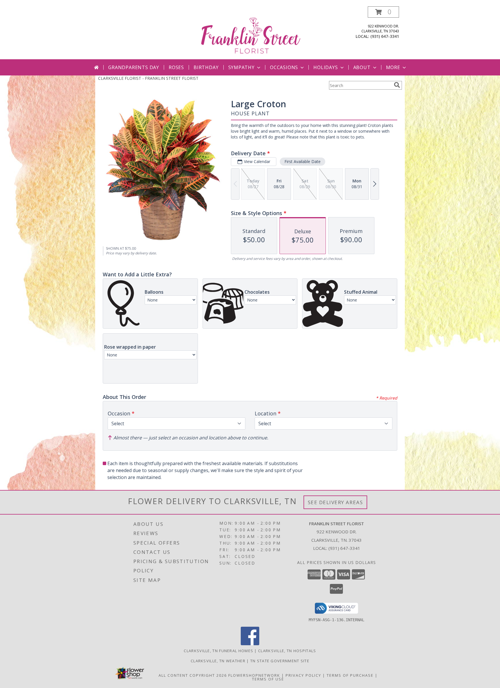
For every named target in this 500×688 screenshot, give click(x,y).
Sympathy (241, 67)
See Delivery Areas (335, 502)
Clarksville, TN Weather (218, 660)
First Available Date (302, 161)
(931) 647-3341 (384, 36)
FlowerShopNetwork (254, 675)
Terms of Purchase (350, 675)
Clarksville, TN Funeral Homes (218, 650)
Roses (176, 67)
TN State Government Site (279, 660)
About (362, 67)
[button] (383, 12)
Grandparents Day (133, 67)
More (393, 67)
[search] (397, 85)
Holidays (325, 67)
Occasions (284, 67)
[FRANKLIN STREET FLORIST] (250, 33)
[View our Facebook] (250, 643)
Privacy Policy (303, 675)
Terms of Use (268, 679)
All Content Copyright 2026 (193, 675)
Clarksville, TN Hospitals (287, 650)
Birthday (206, 67)
